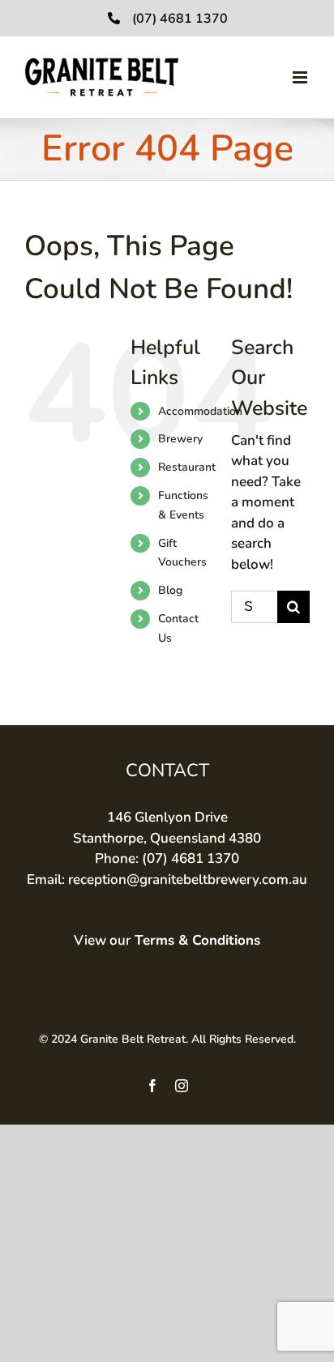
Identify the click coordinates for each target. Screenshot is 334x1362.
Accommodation (200, 411)
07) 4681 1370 (193, 858)
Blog (170, 590)
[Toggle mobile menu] (301, 77)
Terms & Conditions (197, 940)
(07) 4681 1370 (180, 19)
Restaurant (187, 467)
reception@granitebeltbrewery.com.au (187, 879)
